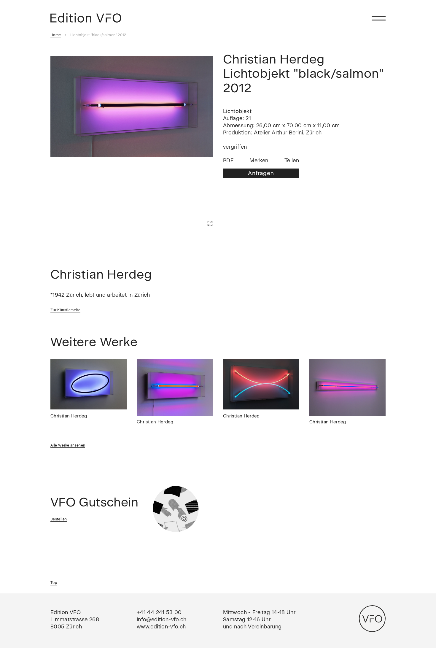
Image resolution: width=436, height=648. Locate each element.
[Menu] (379, 18)
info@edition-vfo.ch (162, 619)
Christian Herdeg (68, 416)
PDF (228, 161)
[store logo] (85, 18)
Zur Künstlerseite (65, 310)
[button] (201, 214)
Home (55, 35)
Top (53, 583)
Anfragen (261, 173)
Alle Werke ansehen (67, 445)
